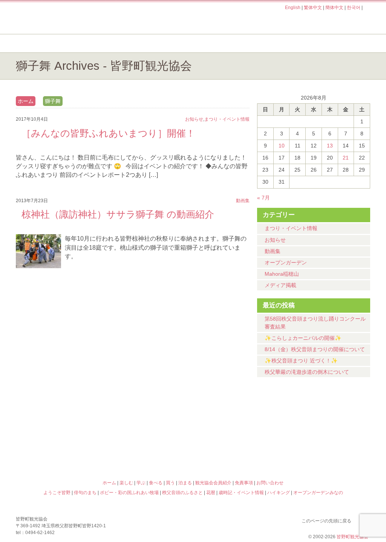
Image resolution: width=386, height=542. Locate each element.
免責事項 (244, 482)
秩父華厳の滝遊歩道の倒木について (307, 372)
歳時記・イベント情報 (326, 417)
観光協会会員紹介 (213, 482)
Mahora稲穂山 (282, 274)
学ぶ (157, 43)
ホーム (41, 43)
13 (330, 146)
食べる (218, 43)
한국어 (353, 7)
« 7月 (263, 198)
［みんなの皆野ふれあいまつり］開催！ (108, 133)
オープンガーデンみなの (326, 450)
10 (282, 146)
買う (279, 43)
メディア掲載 (280, 285)
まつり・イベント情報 (291, 228)
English (292, 7)
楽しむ (97, 43)
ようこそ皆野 (59, 417)
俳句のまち (148, 417)
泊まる (339, 43)
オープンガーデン (286, 262)
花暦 (237, 417)
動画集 (272, 251)
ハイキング (237, 450)
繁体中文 (313, 7)
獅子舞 (53, 101)
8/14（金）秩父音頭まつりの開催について (315, 349)
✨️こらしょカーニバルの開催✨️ (303, 338)
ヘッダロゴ (67, 18)
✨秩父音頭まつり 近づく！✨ (301, 361)
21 (346, 158)
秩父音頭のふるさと (148, 450)
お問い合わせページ (327, 21)
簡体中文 (334, 7)
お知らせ (275, 240)
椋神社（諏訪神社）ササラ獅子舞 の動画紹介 (117, 214)
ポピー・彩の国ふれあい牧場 (59, 450)
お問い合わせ (269, 482)
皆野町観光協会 (352, 536)
